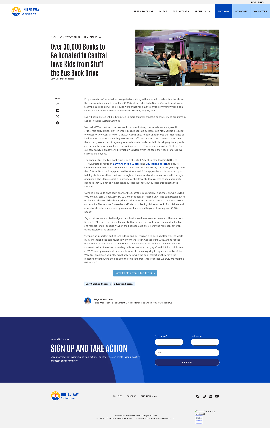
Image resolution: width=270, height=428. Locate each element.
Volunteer (260, 11)
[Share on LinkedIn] (57, 110)
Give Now (224, 11)
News (253, 2)
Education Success (156, 163)
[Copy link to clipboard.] (57, 103)
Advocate (241, 11)
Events (261, 2)
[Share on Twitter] (57, 116)
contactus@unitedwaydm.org (162, 418)
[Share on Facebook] (57, 122)
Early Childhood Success (62, 79)
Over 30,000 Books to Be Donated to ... (80, 37)
